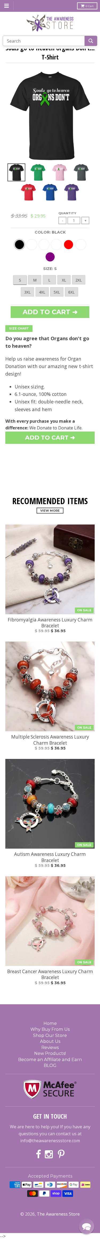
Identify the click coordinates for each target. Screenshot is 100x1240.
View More (50, 510)
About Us (50, 1041)
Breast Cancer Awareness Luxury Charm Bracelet (50, 974)
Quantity (67, 213)
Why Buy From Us (50, 1029)
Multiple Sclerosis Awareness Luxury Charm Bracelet (50, 740)
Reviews (50, 1047)
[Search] (91, 41)
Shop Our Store (50, 1035)
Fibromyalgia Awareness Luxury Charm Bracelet (50, 623)
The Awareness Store (58, 1214)
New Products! (50, 1053)
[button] (86, 1226)
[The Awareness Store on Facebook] (38, 1154)
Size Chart (19, 328)
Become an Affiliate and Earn (50, 1059)
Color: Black (50, 232)
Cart (90, 6)
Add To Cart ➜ (50, 437)
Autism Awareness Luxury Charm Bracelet (50, 857)
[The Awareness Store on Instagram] (49, 1154)
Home (50, 1023)
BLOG (50, 1065)
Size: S (50, 268)
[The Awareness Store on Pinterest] (61, 1154)
